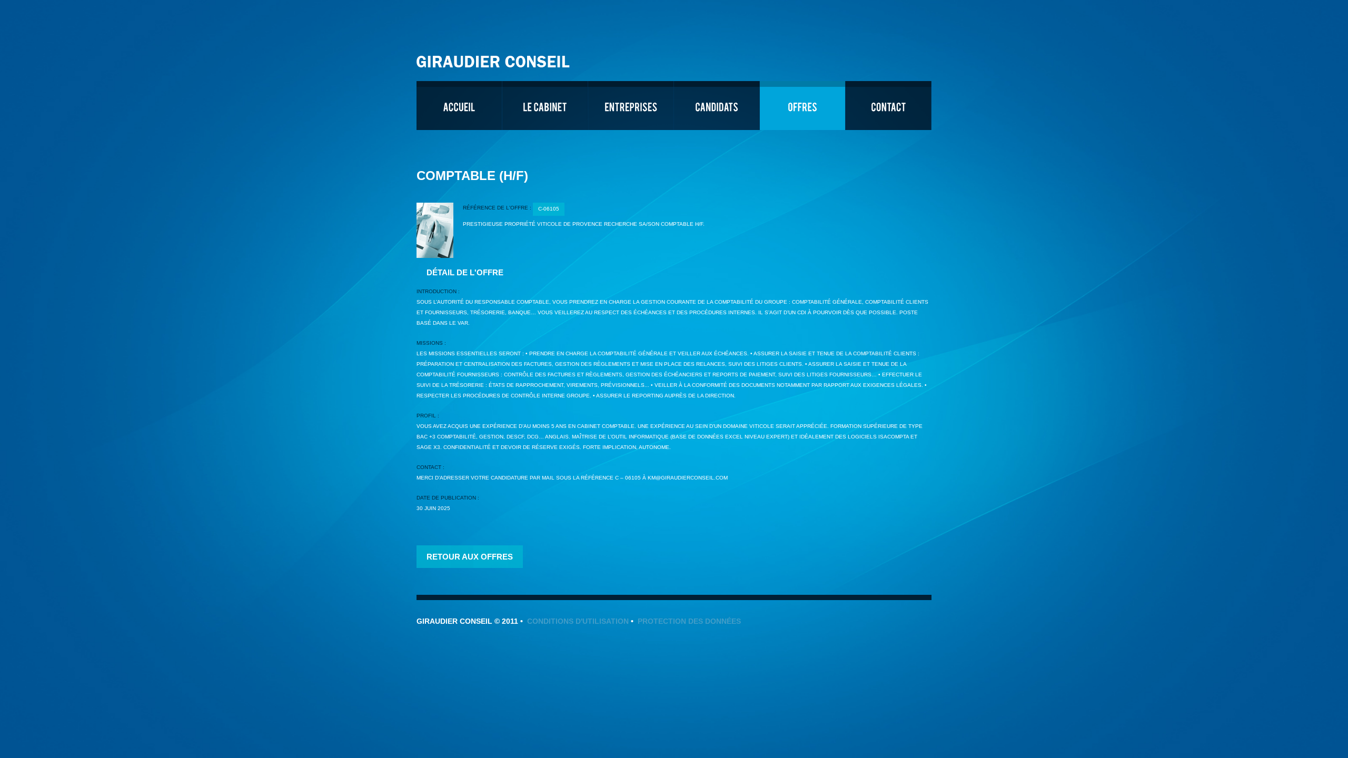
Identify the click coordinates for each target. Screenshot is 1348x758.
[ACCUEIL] (459, 105)
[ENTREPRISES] (630, 105)
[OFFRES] (802, 105)
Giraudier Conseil (494, 57)
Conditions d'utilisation (578, 621)
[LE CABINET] (545, 105)
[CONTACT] (888, 105)
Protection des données (689, 621)
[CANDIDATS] (716, 105)
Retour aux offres (470, 556)
